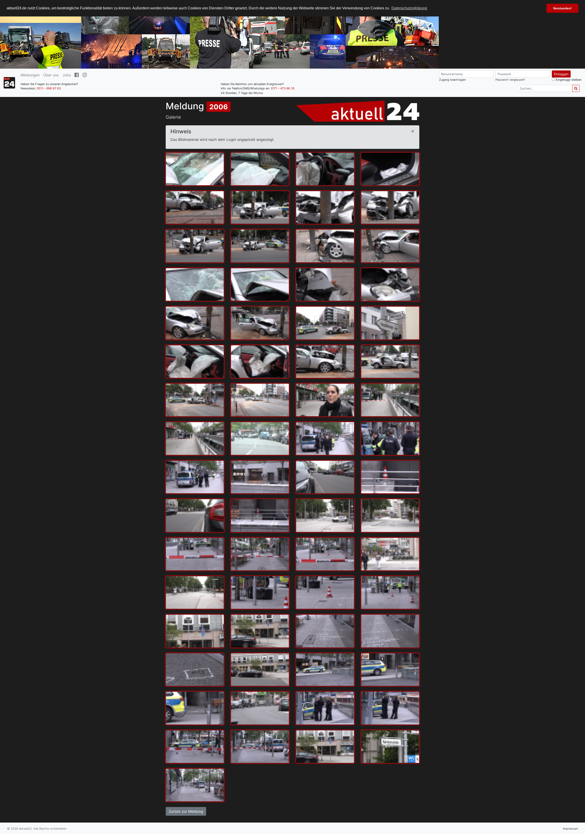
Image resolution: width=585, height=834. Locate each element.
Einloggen (561, 74)
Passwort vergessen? (510, 79)
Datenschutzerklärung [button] (409, 8)
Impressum (570, 828)
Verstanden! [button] (562, 8)
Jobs (66, 75)
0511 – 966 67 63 (49, 88)
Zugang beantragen (452, 79)
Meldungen (30, 75)
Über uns (51, 75)
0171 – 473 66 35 (283, 88)
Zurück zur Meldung (186, 811)
